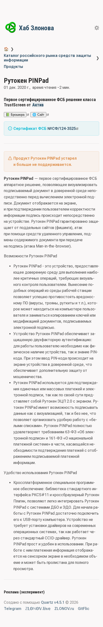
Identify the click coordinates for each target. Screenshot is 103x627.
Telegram (12, 608)
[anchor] (48, 105)
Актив (38, 104)
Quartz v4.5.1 (52, 602)
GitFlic (83, 608)
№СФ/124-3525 (61, 128)
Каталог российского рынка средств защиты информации (47, 57)
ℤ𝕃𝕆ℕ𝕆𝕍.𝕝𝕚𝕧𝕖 (38, 608)
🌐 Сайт (38, 114)
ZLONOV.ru (64, 608)
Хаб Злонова (36, 28)
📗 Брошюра (15, 114)
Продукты (13, 66)
